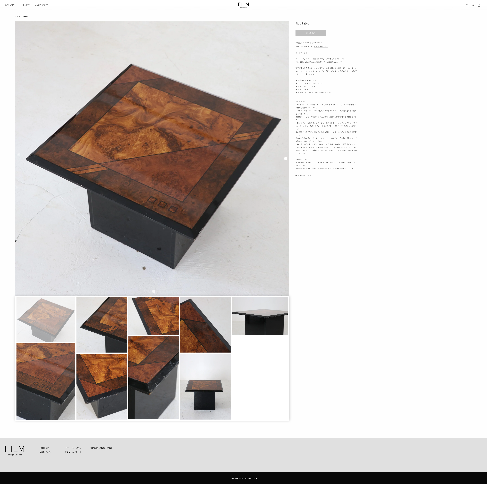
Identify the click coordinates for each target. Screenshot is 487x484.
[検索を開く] (467, 5)
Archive (26, 5)
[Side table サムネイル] (45, 319)
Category (10, 5)
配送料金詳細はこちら (321, 46)
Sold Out (310, 33)
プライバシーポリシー (74, 448)
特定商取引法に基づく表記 (101, 448)
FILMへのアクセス (73, 452)
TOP (16, 16)
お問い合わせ (45, 452)
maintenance (41, 5)
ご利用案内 (44, 448)
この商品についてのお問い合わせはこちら (308, 43)
